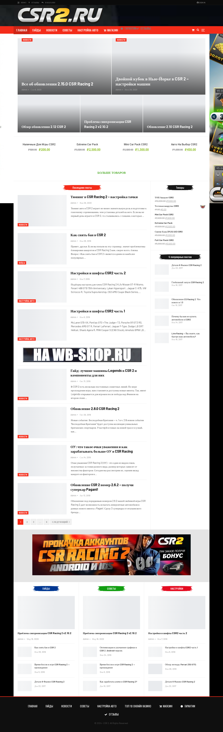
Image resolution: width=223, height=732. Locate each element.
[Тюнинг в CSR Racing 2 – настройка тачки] (42, 210)
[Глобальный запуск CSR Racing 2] (162, 286)
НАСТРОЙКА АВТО (88, 30)
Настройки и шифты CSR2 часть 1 (98, 311)
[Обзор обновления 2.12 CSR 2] (48, 114)
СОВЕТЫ (67, 30)
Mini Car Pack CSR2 (136, 144)
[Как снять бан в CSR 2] (42, 248)
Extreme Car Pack (87, 144)
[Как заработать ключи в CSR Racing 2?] (90, 686)
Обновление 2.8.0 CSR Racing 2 (95, 408)
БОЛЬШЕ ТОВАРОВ (111, 172)
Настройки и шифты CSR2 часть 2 (98, 273)
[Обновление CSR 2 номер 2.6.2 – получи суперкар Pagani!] (42, 498)
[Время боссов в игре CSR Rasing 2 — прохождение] (25, 669)
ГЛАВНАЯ (21, 30)
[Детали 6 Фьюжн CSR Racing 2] (162, 269)
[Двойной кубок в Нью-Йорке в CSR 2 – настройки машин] (158, 66)
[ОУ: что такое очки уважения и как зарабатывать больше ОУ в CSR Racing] (42, 460)
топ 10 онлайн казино (138, 706)
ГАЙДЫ (36, 30)
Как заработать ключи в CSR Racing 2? (118, 681)
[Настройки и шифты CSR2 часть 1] (42, 325)
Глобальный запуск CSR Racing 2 (188, 282)
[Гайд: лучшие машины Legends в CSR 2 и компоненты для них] (42, 384)
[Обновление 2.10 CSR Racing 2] (174, 114)
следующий (60, 522)
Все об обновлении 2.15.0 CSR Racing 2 (57, 83)
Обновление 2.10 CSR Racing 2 (170, 127)
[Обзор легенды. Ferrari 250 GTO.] (155, 669)
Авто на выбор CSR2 (184, 144)
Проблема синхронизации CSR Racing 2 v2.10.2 (44, 633)
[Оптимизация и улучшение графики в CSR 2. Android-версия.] (90, 652)
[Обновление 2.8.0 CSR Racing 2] (42, 422)
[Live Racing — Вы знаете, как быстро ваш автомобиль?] (162, 338)
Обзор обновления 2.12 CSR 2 (44, 127)
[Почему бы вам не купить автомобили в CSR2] (162, 321)
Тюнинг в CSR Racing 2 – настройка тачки (104, 197)
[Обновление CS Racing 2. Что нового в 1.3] (162, 303)
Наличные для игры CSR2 (39, 144)
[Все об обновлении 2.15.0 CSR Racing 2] (64, 66)
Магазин (112, 30)
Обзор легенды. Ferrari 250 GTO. (181, 664)
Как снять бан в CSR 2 (88, 235)
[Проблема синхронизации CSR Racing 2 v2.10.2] (111, 114)
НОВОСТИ (51, 30)
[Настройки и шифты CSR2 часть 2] (42, 287)
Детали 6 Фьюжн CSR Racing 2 (187, 265)
